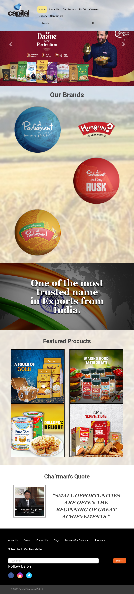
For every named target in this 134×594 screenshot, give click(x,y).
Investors (100, 540)
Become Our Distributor (77, 540)
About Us (54, 9)
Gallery (43, 16)
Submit (119, 560)
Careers (94, 9)
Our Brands (69, 9)
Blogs (56, 540)
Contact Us (56, 16)
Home (42, 9)
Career (27, 540)
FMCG (82, 9)
